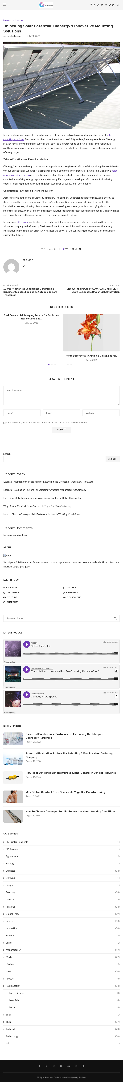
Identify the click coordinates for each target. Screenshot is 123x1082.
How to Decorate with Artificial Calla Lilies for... (91, 355)
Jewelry (63, 935)
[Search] (118, 4)
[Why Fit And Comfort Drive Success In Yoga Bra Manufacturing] (13, 797)
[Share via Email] (80, 249)
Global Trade (63, 913)
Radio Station (63, 985)
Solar (63, 1014)
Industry (63, 921)
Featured (63, 906)
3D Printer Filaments (63, 841)
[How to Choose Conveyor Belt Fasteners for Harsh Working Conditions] (13, 816)
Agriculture (63, 856)
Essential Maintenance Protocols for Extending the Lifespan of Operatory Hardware (48, 481)
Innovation (63, 928)
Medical (63, 964)
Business (63, 870)
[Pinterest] (102, 4)
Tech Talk (63, 1028)
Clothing (63, 877)
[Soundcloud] (105, 4)
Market (63, 957)
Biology (63, 863)
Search (7, 453)
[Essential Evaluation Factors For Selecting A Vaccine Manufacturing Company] (13, 758)
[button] (7, 339)
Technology (63, 1036)
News (63, 971)
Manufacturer (63, 949)
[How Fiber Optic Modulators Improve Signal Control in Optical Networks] (13, 777)
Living (63, 942)
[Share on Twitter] (73, 249)
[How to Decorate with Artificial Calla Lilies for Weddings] (91, 332)
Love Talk (64, 1000)
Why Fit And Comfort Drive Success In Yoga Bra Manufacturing (37, 506)
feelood (18, 36)
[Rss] (113, 4)
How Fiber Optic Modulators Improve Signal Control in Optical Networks (42, 497)
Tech (63, 1021)
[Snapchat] (110, 4)
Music (64, 1007)
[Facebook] (91, 4)
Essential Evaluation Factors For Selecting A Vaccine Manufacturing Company (44, 489)
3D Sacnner (63, 849)
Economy (63, 892)
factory (63, 899)
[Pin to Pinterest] (76, 249)
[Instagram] (98, 4)
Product (63, 978)
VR (63, 1043)
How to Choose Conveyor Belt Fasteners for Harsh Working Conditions (41, 514)
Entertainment (64, 993)
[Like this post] (66, 249)
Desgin (63, 885)
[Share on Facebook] (70, 249)
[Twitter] (94, 4)
